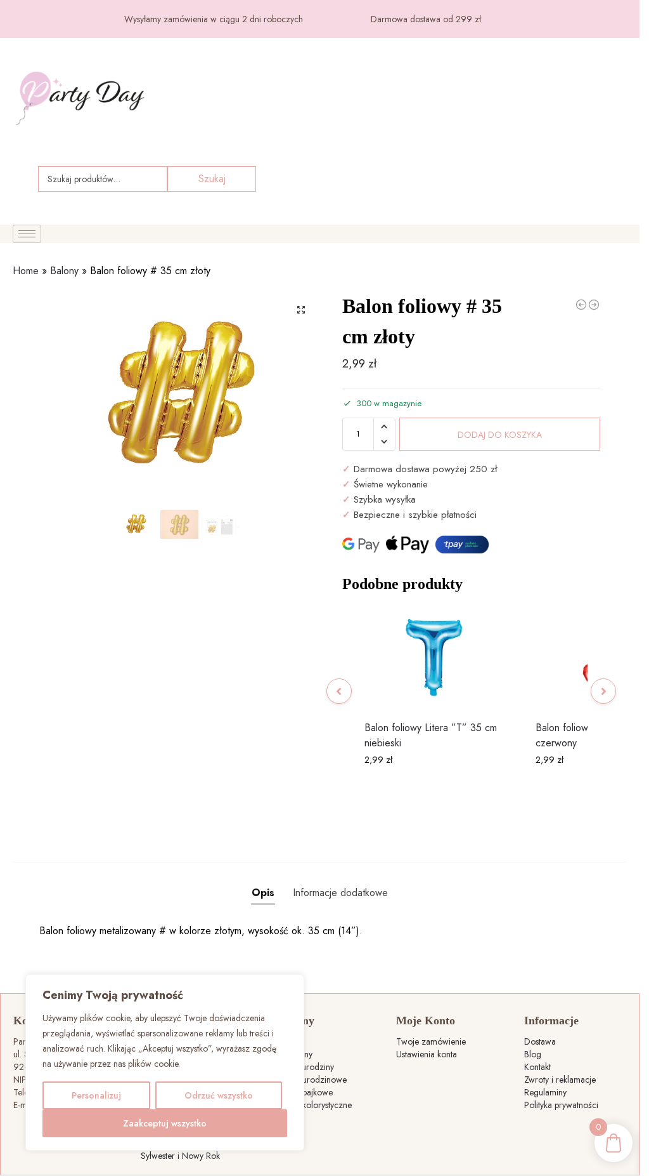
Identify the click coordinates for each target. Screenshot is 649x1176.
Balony (64, 270)
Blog (532, 1054)
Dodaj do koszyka (500, 434)
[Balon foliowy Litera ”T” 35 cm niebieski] (434, 657)
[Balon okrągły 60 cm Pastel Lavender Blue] (594, 304)
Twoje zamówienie (431, 1041)
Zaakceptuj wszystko (165, 1123)
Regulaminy (545, 1092)
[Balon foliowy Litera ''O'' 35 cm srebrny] (581, 304)
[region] (164, 1062)
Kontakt (537, 1066)
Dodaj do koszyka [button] (434, 787)
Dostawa (540, 1041)
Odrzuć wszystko (218, 1095)
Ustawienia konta (426, 1054)
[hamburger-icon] (27, 234)
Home (26, 270)
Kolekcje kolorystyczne (310, 1105)
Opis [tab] (263, 892)
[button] (301, 310)
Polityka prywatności (561, 1105)
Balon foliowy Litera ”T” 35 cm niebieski (430, 735)
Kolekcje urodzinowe (308, 1079)
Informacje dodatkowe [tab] (340, 892)
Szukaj (212, 178)
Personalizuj (96, 1095)
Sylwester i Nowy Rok (180, 1155)
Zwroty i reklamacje (560, 1079)
